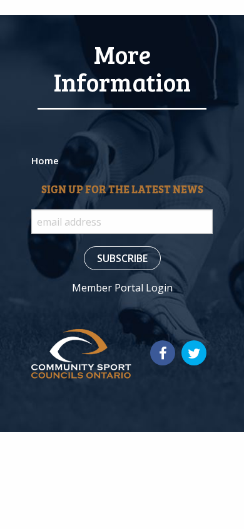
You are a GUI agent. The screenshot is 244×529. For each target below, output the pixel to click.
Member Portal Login (122, 288)
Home (45, 160)
